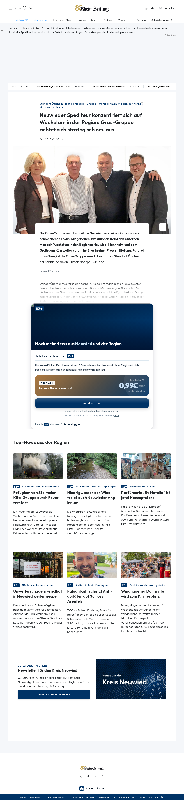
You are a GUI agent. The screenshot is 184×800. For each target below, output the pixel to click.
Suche (32, 8)
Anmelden (170, 8)
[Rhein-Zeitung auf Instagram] (95, 777)
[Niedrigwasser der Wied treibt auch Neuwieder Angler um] (92, 466)
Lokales (27, 28)
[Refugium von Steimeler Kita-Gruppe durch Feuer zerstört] (38, 466)
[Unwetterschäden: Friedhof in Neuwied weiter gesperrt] (38, 565)
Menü (16, 8)
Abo (152, 8)
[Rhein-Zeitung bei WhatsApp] (81, 777)
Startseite (13, 28)
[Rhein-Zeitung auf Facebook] (88, 777)
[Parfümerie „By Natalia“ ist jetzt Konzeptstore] (146, 466)
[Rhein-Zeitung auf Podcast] (102, 777)
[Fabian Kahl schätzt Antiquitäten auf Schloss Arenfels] (92, 565)
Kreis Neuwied (44, 28)
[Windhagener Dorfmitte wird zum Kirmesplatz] (146, 565)
